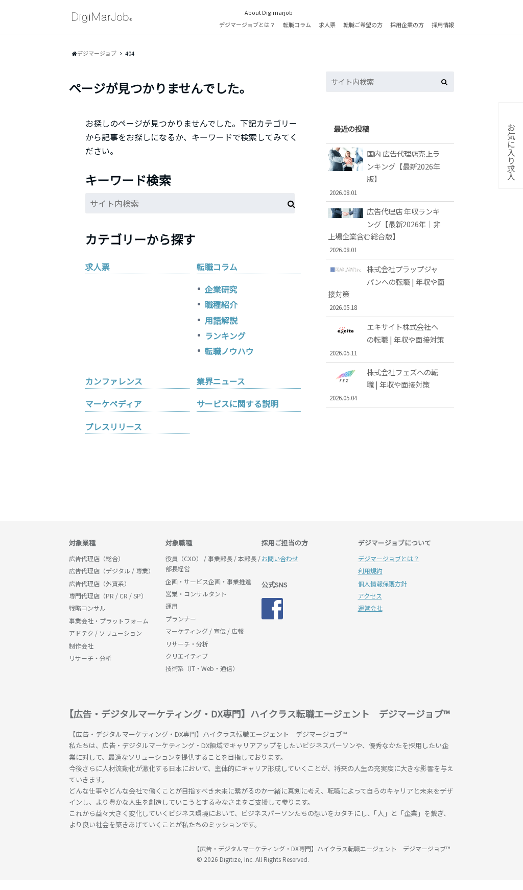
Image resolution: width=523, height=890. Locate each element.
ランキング (225, 335)
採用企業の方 (407, 24)
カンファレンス (113, 381)
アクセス (370, 595)
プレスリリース (113, 426)
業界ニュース (221, 381)
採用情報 (443, 24)
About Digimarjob (269, 12)
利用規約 (370, 570)
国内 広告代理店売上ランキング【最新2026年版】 (384, 172)
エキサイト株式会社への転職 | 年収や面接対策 (386, 339)
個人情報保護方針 (382, 583)
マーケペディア (113, 403)
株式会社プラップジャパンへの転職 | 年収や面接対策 (386, 287)
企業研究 (221, 289)
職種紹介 (221, 304)
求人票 (327, 24)
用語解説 (221, 320)
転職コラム (297, 24)
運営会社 (370, 608)
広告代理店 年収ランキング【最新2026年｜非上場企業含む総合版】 (384, 230)
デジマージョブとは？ (247, 24)
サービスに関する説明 (237, 403)
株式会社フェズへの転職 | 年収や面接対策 (383, 384)
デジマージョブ (127, 853)
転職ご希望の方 (363, 24)
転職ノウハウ (229, 351)
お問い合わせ (280, 558)
